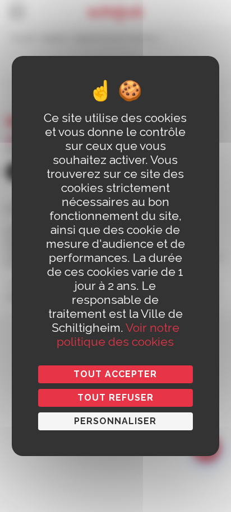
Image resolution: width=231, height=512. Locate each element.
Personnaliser (115, 421)
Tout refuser (115, 397)
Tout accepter (115, 374)
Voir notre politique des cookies (118, 335)
